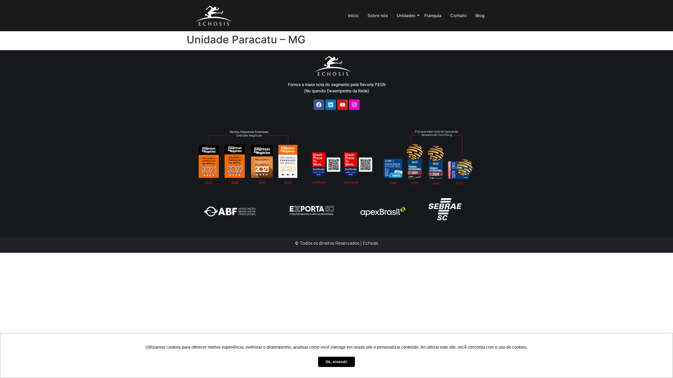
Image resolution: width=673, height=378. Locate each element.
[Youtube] (342, 104)
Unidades (406, 15)
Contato (458, 15)
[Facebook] (319, 104)
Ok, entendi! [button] (336, 362)
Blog (480, 15)
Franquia (432, 15)
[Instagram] (354, 104)
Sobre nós (378, 15)
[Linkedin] (330, 104)
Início (353, 15)
